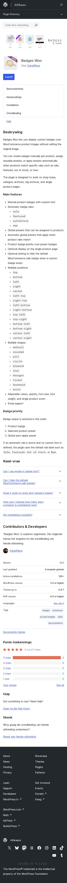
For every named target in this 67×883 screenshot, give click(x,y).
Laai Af (8, 77)
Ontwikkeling (13, 113)
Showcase (41, 756)
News (6, 761)
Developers (9, 793)
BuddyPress (11, 826)
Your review (10, 685)
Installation (12, 105)
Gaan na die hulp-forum (16, 708)
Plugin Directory (11, 14)
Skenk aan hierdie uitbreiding (19, 736)
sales (60, 617)
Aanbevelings (14, 97)
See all (60, 685)
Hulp (8, 121)
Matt (7, 815)
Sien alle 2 (59, 603)
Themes (39, 761)
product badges (47, 617)
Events (39, 788)
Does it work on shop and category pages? (28, 493)
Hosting (7, 767)
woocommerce (55, 623)
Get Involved (42, 782)
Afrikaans (15, 840)
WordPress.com (13, 809)
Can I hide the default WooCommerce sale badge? (19, 482)
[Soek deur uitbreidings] (36, 25)
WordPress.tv (12, 799)
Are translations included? (17, 514)
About (6, 756)
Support (7, 788)
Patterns (40, 772)
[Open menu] (62, 4)
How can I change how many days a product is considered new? (23, 503)
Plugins (39, 767)
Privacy (7, 772)
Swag (40, 799)
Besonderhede (14, 88)
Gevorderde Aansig (14, 632)
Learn (6, 782)
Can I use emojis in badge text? (21, 471)
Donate (41, 793)
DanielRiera (33, 65)
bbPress (9, 820)
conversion (57, 610)
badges (46, 610)
